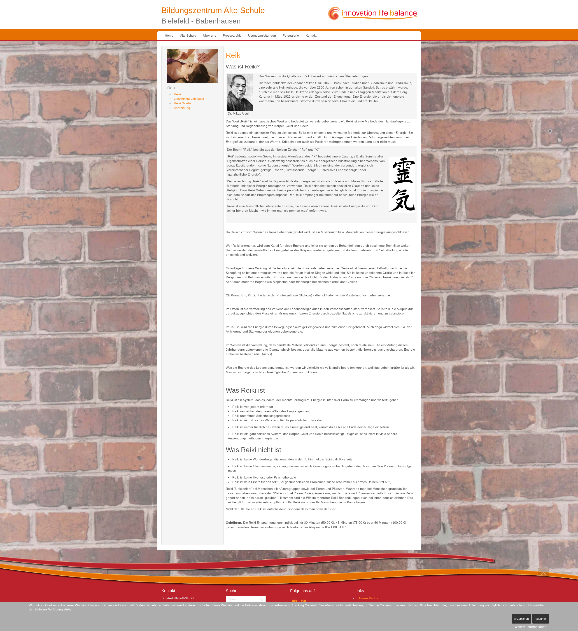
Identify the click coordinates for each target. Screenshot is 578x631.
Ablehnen (541, 618)
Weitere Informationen (530, 627)
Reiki (234, 55)
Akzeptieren (521, 618)
